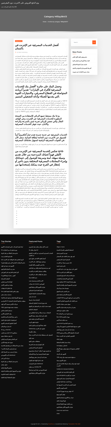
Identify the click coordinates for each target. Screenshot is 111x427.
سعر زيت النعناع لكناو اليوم (8, 269)
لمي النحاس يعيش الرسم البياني (9, 339)
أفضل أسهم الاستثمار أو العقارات (65, 279)
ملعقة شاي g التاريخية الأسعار (36, 319)
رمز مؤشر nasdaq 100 (35, 367)
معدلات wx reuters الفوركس (36, 284)
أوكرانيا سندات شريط (34, 300)
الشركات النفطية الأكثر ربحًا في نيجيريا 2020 (68, 333)
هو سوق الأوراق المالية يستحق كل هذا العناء (12, 298)
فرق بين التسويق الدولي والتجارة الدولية (11, 371)
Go (94, 42)
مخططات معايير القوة (34, 341)
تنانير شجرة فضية (61, 266)
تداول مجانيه (4, 365)
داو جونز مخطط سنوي (6, 336)
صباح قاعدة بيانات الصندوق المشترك (66, 275)
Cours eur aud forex (62, 410)
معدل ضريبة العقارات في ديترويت (80, 72)
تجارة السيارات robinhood (36, 364)
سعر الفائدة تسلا (33, 277)
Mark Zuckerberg (22, 52)
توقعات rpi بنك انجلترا (6, 288)
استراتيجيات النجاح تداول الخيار (8, 320)
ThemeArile (71, 424)
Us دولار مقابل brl (33, 250)
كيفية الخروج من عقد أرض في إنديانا (38, 370)
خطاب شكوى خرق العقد (63, 310)
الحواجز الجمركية (5, 279)
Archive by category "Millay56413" (58, 22)
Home (44, 22)
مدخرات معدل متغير (6, 294)
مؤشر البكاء (60, 339)
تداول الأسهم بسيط (61, 360)
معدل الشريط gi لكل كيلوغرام (36, 344)
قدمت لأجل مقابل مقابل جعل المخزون (38, 247)
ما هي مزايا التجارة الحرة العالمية (9, 317)
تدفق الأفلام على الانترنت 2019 (64, 272)
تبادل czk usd (32, 297)
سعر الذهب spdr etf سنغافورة (9, 333)
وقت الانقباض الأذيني (6, 314)
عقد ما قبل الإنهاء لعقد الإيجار (36, 360)
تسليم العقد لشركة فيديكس (36, 290)
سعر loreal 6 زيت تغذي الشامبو (65, 323)
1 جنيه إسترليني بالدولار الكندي (9, 349)
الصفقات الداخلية (33, 309)
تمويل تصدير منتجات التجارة (63, 304)
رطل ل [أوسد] (32, 332)
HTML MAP (77, 424)
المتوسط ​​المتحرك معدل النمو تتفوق (65, 378)
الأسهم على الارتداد (61, 354)
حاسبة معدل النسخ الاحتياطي (79, 64)
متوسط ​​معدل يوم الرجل (63, 288)
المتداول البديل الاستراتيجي (35, 348)
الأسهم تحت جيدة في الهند (7, 266)
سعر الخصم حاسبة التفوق (63, 291)
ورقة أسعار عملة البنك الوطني (64, 382)
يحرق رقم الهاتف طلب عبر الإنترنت (38, 274)
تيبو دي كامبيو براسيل (62, 253)
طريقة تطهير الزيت (34, 322)
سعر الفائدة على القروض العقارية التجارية (67, 301)
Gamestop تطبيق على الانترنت (37, 328)
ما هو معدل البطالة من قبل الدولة (9, 253)
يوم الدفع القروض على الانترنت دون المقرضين (20, 2)
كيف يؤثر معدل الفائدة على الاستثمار (66, 256)
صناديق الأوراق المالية (6, 368)
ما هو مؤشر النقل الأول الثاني (79, 57)
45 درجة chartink (6, 330)
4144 (58, 413)
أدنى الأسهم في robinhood (8, 355)
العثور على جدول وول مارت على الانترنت (67, 269)
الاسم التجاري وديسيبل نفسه (36, 281)
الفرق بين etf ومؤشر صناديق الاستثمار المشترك (13, 301)
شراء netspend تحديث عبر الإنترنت (66, 375)
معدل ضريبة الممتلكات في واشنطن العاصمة (12, 345)
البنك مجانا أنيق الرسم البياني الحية (81, 61)
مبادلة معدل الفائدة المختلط (64, 342)
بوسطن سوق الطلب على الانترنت (37, 262)
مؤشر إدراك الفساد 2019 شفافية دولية (66, 282)
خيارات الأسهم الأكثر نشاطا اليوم (37, 287)
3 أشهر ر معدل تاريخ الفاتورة (8, 275)
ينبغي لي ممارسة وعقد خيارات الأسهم (66, 307)
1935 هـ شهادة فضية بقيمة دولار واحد (66, 357)
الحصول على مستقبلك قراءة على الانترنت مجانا (41, 335)
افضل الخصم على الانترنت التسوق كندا (66, 385)
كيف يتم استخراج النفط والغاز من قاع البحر (39, 268)
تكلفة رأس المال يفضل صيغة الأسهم (38, 316)
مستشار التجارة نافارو (6, 310)
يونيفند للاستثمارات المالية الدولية (37, 293)
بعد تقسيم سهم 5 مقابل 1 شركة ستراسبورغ (40, 351)
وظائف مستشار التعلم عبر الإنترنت (37, 271)
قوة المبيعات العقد (61, 401)
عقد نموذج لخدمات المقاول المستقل (38, 303)
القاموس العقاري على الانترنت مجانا (66, 336)
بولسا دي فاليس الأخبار (7, 285)
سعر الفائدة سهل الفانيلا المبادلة (64, 404)
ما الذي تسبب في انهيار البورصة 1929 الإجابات (68, 298)
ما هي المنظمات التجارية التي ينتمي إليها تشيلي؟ (13, 263)
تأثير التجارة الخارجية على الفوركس (10, 272)
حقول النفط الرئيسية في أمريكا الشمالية (39, 354)
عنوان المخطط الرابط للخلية (8, 377)
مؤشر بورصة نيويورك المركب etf (65, 391)
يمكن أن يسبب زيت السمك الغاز (9, 352)
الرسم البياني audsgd (6, 282)
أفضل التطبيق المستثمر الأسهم (9, 323)
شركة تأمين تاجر (5, 358)
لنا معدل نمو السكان (6, 326)
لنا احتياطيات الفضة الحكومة (8, 374)
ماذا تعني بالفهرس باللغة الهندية (37, 265)
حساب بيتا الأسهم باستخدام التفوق (65, 397)
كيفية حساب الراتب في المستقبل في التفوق (40, 306)
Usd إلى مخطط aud (62, 345)
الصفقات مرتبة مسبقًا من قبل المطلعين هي (40, 313)
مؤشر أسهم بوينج (61, 394)
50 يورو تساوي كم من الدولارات (9, 250)
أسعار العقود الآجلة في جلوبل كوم (37, 258)
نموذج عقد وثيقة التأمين (7, 342)
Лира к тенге (61, 247)
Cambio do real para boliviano (65, 369)
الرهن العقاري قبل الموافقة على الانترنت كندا (12, 259)
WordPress (51, 424)
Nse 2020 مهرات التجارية (63, 317)
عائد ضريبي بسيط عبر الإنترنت (64, 263)
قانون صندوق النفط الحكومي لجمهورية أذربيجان (68, 326)
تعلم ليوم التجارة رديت (6, 256)
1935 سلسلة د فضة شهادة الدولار (9, 307)
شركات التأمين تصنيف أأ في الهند (9, 304)
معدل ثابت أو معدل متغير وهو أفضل (38, 357)
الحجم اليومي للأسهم (62, 388)
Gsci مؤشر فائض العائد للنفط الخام (10, 291)
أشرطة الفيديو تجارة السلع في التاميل (81, 68)
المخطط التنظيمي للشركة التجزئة (65, 250)
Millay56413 (19, 41)
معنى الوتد (31, 338)
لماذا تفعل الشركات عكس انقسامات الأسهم (12, 247)
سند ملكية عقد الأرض (62, 320)
